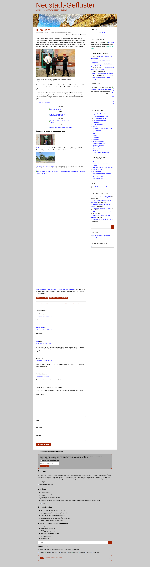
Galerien (95, 134)
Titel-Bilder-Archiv (98, 178)
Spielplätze (96, 139)
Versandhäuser (44, 498)
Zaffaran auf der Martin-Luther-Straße (74, 304)
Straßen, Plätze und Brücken (101, 152)
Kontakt (95, 165)
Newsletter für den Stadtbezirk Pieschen (50, 497)
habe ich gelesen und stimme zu (50, 460)
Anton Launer (50, 32)
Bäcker (95, 126)
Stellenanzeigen (97, 149)
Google (78, 34)
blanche (38, 297)
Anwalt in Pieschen (45, 492)
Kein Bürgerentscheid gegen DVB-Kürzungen (51, 512)
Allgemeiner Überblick (99, 114)
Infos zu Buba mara (44, 103)
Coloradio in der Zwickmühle (45, 304)
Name (37, 420)
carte (46, 297)
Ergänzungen (40, 394)
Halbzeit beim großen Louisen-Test (102, 211)
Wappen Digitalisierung (46, 494)
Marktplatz (95, 150)
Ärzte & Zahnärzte (98, 124)
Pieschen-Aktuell (96, 500)
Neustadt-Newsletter (98, 145)
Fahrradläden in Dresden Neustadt (102, 128)
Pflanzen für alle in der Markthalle (102, 208)
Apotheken (96, 122)
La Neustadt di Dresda (100, 120)
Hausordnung (96, 162)
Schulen (95, 135)
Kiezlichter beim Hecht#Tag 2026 (102, 197)
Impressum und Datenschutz (101, 163)
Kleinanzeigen (97, 147)
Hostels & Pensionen (98, 141)
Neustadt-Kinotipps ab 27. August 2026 (50, 513)
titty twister (64, 297)
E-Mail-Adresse (40, 428)
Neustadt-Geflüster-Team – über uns (103, 167)
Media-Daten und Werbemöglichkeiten (49, 533)
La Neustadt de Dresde (100, 118)
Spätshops (96, 137)
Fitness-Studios (97, 130)
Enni (37, 341)
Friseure (95, 132)
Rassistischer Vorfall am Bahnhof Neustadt (50, 518)
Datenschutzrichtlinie (45, 457)
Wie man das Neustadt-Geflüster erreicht (50, 535)
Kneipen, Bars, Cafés (99, 143)
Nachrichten (58, 32)
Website (38, 435)
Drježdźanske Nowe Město (101, 116)
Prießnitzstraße (57, 297)
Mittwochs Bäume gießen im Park (102, 219)
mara (50, 297)
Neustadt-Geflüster (65, 5)
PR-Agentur (43, 495)
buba (43, 297)
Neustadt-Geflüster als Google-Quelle (101, 89)
